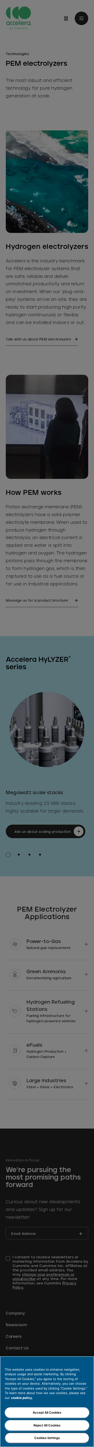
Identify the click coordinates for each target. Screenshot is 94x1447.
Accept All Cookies (47, 1412)
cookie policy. (22, 1398)
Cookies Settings (47, 1438)
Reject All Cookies (47, 1425)
